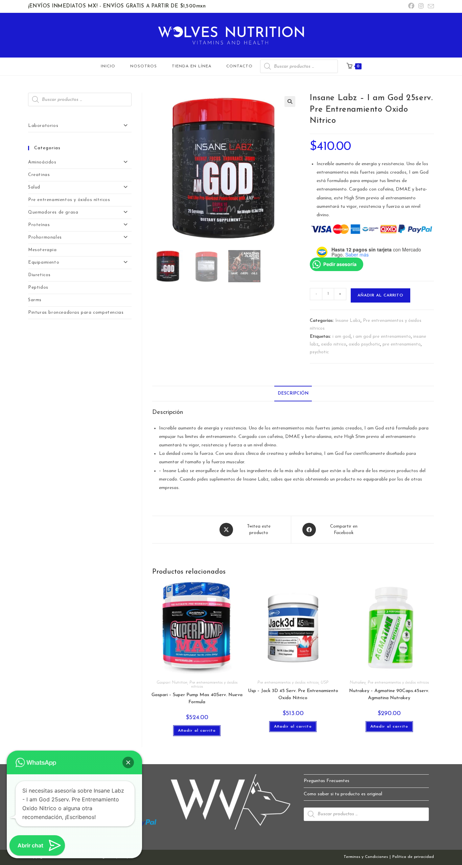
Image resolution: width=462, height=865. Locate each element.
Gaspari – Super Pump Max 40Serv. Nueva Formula (197, 698)
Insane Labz (348, 320)
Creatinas (39, 175)
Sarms (35, 300)
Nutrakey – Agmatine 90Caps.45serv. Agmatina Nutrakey (389, 694)
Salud (34, 187)
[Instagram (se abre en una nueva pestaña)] (421, 6)
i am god (341, 336)
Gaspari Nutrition (172, 683)
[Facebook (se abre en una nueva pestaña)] (411, 6)
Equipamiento (43, 262)
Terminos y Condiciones (366, 857)
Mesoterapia (42, 250)
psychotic (319, 352)
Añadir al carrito (380, 295)
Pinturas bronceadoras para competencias (75, 312)
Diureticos (39, 275)
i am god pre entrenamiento (382, 336)
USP (324, 683)
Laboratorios (43, 126)
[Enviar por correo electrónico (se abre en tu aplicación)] (430, 7)
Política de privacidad (413, 857)
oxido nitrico (333, 344)
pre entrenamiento (402, 344)
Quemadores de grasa (53, 212)
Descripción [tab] (293, 394)
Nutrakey (358, 683)
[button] (289, 101)
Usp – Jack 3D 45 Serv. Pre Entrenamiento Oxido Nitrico (293, 694)
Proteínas (39, 225)
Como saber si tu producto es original (343, 794)
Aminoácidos (42, 162)
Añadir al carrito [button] (197, 731)
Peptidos (38, 287)
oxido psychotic (364, 344)
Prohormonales (45, 237)
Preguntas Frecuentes (326, 780)
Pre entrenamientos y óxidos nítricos (288, 683)
